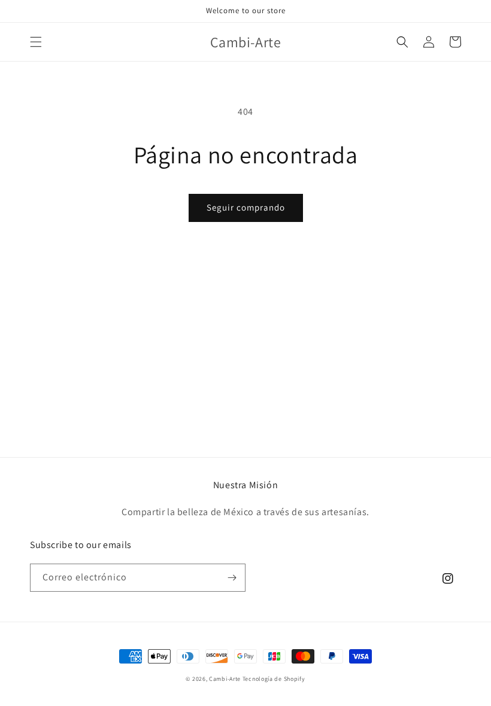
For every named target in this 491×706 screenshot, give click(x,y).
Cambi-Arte (225, 679)
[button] (36, 42)
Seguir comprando (246, 207)
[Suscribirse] (232, 578)
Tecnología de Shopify (274, 679)
